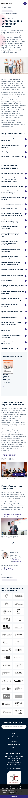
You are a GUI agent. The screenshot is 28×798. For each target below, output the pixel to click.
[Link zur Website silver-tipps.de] (6, 696)
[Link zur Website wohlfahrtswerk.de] (6, 712)
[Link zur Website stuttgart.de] (6, 681)
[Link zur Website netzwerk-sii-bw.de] (18, 665)
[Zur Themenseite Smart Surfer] (18, 696)
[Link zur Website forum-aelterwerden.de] (6, 611)
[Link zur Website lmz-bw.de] (6, 635)
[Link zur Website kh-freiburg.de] (18, 619)
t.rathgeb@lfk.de (17, 561)
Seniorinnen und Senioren (9, 13)
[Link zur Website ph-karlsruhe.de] (6, 673)
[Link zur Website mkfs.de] (6, 658)
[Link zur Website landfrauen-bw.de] (18, 642)
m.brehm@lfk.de (9, 569)
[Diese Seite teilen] (13, 542)
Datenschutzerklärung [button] (8, 792)
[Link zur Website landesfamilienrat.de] (18, 627)
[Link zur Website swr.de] (18, 681)
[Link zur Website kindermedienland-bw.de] (18, 650)
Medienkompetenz (7, 11)
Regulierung (14, 736)
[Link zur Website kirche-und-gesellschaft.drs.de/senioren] (6, 604)
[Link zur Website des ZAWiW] (18, 712)
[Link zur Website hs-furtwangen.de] (6, 619)
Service (14, 747)
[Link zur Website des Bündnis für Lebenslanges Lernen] (6, 596)
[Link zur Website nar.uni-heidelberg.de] (6, 688)
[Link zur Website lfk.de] (6, 627)
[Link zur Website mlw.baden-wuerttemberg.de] (18, 658)
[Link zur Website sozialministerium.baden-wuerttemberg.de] (6, 665)
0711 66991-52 (15, 559)
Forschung (14, 741)
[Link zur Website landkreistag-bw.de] (6, 650)
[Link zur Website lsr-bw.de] (18, 635)
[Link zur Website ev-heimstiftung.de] (18, 604)
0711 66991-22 (7, 568)
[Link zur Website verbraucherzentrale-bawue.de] (6, 704)
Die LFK (13, 733)
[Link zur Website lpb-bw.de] (6, 642)
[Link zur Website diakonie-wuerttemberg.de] (18, 596)
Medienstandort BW (14, 744)
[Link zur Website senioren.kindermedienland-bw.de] (18, 688)
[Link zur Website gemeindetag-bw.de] (18, 611)
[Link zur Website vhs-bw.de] (18, 704)
